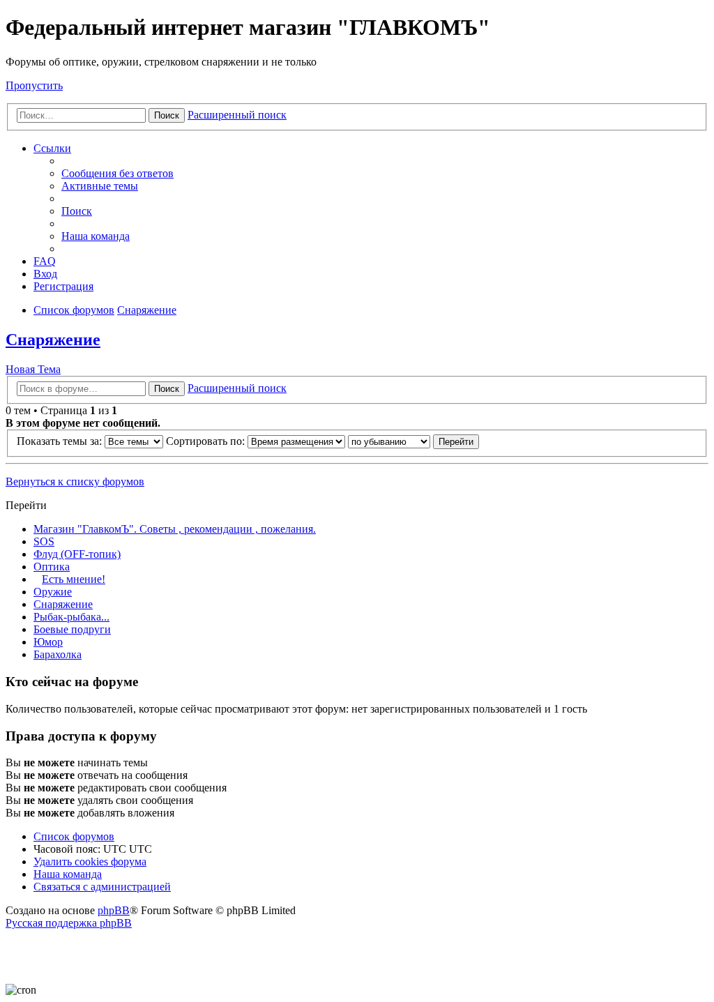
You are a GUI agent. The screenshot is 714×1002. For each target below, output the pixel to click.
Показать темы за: (61, 441)
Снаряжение (53, 340)
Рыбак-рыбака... (71, 617)
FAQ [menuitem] (44, 261)
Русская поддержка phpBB (69, 923)
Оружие (52, 592)
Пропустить (34, 85)
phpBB (114, 910)
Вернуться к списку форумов (75, 481)
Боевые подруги (72, 629)
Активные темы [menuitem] (99, 186)
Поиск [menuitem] (76, 211)
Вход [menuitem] (45, 274)
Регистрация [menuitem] (63, 286)
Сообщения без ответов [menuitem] (117, 173)
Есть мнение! (73, 579)
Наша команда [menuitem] (95, 236)
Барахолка (57, 654)
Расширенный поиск (237, 115)
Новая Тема (33, 369)
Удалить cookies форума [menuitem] (89, 861)
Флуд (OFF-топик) (77, 554)
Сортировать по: (207, 441)
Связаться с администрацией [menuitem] (102, 887)
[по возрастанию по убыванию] (389, 441)
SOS (43, 541)
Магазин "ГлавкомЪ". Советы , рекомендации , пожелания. (174, 529)
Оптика (51, 566)
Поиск (166, 115)
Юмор (48, 642)
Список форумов (73, 836)
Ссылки (52, 148)
